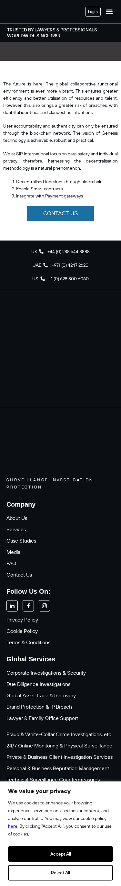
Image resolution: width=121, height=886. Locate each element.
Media (13, 552)
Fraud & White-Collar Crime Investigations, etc (58, 734)
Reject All (60, 873)
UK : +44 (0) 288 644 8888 (60, 251)
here (12, 826)
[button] (109, 11)
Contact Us (19, 574)
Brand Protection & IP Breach (39, 706)
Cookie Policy (22, 631)
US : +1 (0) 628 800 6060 (60, 279)
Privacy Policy (22, 619)
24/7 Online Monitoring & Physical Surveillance (59, 745)
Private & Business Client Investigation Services (59, 757)
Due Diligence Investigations (38, 684)
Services (16, 529)
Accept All (60, 854)
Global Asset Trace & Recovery (41, 695)
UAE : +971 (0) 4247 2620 (60, 265)
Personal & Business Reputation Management (57, 768)
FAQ (11, 563)
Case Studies (21, 540)
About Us (16, 518)
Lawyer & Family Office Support (42, 718)
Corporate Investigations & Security (46, 672)
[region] (60, 833)
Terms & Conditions (28, 642)
